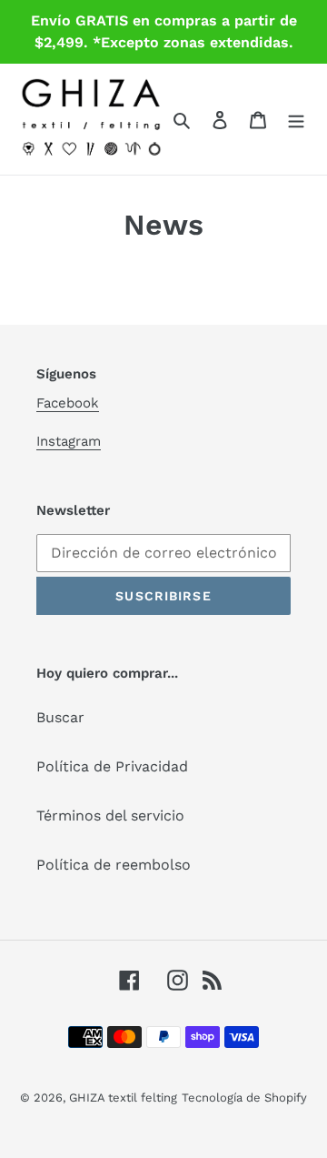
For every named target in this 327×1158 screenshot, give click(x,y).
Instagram (68, 441)
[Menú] (296, 119)
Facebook (67, 403)
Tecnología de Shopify (244, 1097)
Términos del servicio (110, 815)
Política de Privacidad (112, 766)
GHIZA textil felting (123, 1097)
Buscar (60, 717)
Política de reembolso (113, 864)
